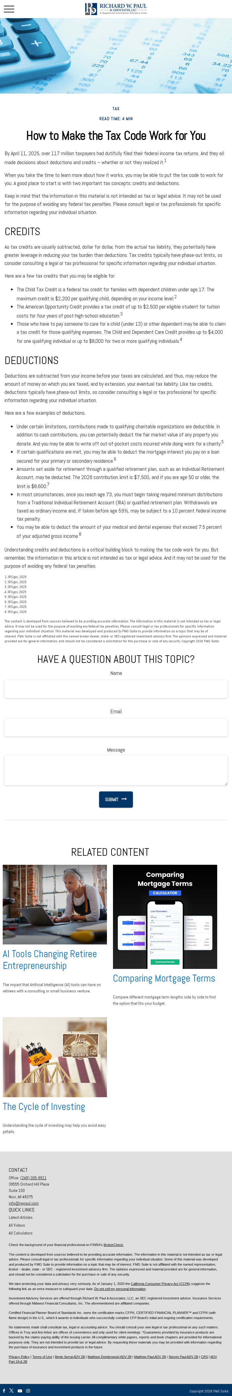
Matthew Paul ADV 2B (150, 1357)
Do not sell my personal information (120, 1289)
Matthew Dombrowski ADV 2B (109, 1357)
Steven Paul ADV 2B (183, 1357)
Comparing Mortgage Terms (164, 978)
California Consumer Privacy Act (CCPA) (160, 1284)
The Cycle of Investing (44, 1106)
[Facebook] (4, 1391)
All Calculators (21, 1233)
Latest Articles (21, 1217)
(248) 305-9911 (33, 1177)
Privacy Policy (19, 1357)
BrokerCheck (113, 1245)
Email (116, 711)
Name (116, 672)
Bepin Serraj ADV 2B (70, 1357)
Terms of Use (42, 1357)
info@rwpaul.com (24, 1203)
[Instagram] (28, 1391)
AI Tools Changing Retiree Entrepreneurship (50, 959)
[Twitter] (11, 1391)
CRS (204, 1357)
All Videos (17, 1225)
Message (116, 749)
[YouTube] (20, 1391)
